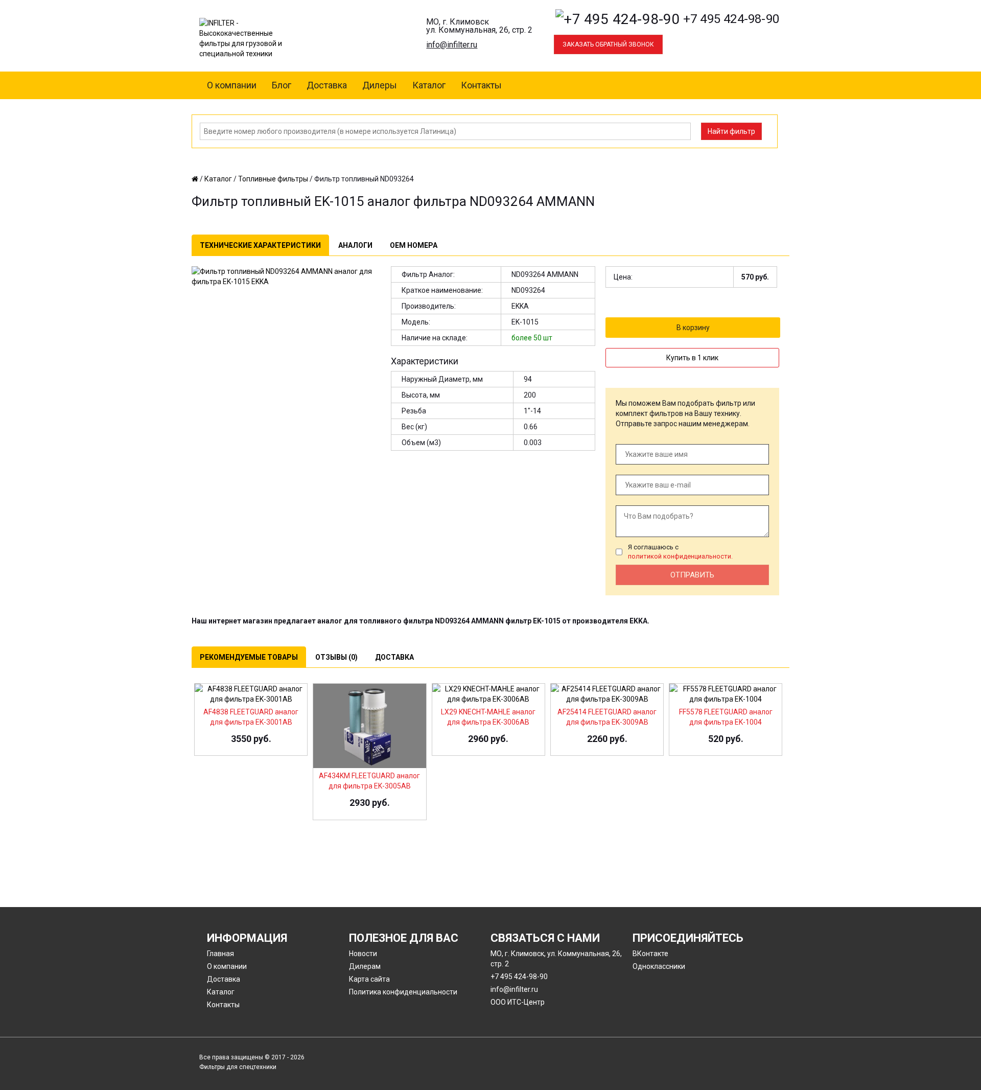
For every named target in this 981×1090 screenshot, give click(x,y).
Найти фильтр (731, 131)
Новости (363, 953)
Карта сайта (369, 979)
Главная (220, 953)
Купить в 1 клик (692, 358)
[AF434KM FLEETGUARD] (369, 725)
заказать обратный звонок (608, 44)
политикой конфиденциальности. (680, 556)
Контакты (481, 85)
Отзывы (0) (336, 657)
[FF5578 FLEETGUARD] (725, 693)
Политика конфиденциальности (403, 992)
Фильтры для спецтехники (237, 1067)
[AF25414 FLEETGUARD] (607, 693)
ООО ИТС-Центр (518, 1002)
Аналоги (355, 245)
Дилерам (365, 966)
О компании (231, 85)
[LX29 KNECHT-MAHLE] (488, 693)
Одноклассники (659, 966)
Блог (281, 85)
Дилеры (379, 85)
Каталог (429, 85)
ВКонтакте (650, 953)
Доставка (327, 85)
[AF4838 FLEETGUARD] (251, 693)
